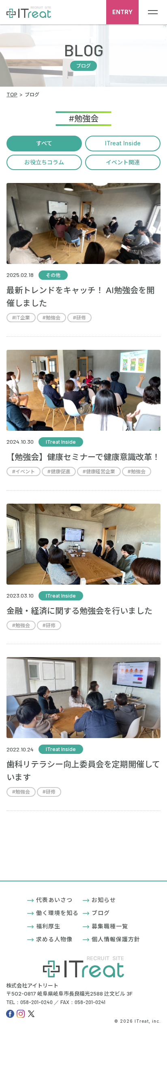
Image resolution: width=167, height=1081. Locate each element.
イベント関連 (123, 162)
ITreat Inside (123, 143)
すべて (44, 143)
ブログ (101, 912)
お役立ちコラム (44, 162)
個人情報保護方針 (116, 939)
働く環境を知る (57, 912)
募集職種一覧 (110, 926)
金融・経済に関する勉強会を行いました (79, 611)
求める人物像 (54, 939)
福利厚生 (48, 926)
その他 (53, 275)
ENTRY (122, 12)
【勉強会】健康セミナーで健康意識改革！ (83, 457)
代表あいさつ (54, 899)
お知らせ (104, 899)
